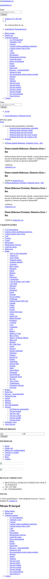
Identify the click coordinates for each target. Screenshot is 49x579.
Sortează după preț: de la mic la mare (23, 135)
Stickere (13, 76)
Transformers (14, 383)
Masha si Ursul (15, 333)
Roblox (12, 359)
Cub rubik (13, 284)
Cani (11, 51)
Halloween (9, 249)
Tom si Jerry (14, 381)
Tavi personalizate (16, 94)
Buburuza (13, 277)
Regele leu (13, 357)
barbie (12, 271)
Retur (7, 457)
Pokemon (13, 353)
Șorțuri (12, 79)
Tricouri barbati (15, 87)
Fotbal (12, 305)
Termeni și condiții (12, 452)
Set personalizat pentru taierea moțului (24, 74)
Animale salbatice (16, 262)
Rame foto (13, 68)
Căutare (3, 15)
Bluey (12, 275)
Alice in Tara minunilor (18, 253)
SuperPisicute (15, 375)
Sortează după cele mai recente (21, 132)
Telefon (7, 19)
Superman (13, 372)
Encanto (13, 294)
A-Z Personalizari (16, 40)
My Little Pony (15, 344)
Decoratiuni (14, 55)
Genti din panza (15, 59)
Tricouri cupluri (15, 89)
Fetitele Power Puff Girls (19, 301)
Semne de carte (15, 72)
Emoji (12, 292)
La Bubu (13, 323)
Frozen (12, 310)
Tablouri (13, 81)
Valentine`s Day (16, 42)
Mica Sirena (14, 336)
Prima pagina (10, 33)
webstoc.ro (13, 501)
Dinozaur (13, 286)
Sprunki (12, 366)
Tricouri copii (15, 83)
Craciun (12, 44)
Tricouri (8, 407)
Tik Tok (12, 379)
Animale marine (16, 260)
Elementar (13, 290)
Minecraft (13, 340)
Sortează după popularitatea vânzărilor (24, 128)
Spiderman (14, 362)
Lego (11, 325)
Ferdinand (13, 299)
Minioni (12, 342)
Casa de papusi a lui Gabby (20, 281)
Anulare (8, 139)
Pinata (12, 63)
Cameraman (14, 279)
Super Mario (14, 370)
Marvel (12, 331)
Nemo (12, 346)
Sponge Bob (14, 364)
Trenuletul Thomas (17, 385)
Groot (12, 314)
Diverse (12, 288)
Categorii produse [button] (11, 38)
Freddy (12, 307)
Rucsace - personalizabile (14, 394)
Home (7, 446)
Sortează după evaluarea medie (21, 130)
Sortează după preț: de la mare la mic (23, 137)
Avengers (13, 264)
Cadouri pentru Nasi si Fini (20, 48)
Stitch (12, 368)
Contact (8, 98)
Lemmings (13, 327)
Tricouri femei (15, 85)
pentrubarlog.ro (6, 5)
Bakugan (13, 269)
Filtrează (4, 436)
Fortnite (12, 303)
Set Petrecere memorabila (19, 409)
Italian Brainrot (15, 318)
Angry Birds (14, 258)
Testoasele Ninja (16, 377)
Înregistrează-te (20, 29)
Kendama (13, 320)
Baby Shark (14, 266)
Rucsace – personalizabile (19, 70)
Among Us (14, 256)
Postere (12, 66)
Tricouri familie (15, 92)
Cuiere (12, 53)
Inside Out (13, 316)
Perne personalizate (17, 61)
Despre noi (9, 35)
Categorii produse (11, 515)
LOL (11, 329)
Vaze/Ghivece (15, 96)
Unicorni (13, 387)
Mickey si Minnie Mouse (19, 338)
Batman (12, 273)
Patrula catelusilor (16, 351)
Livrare (7, 455)
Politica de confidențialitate (15, 450)
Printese (12, 355)
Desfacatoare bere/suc (18, 57)
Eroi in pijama (15, 297)
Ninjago (13, 349)
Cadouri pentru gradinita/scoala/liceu (23, 46)
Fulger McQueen (16, 312)
